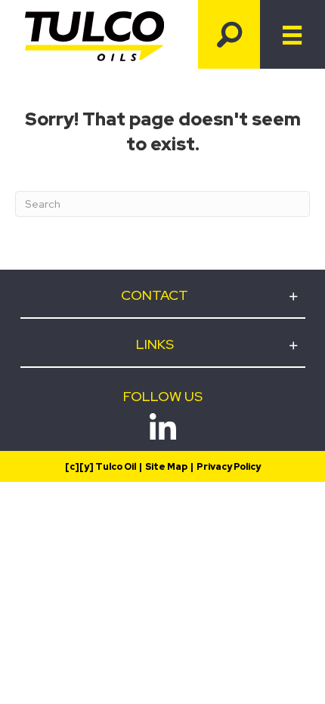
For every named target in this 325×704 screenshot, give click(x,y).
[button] (229, 34)
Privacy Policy (229, 467)
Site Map (166, 467)
